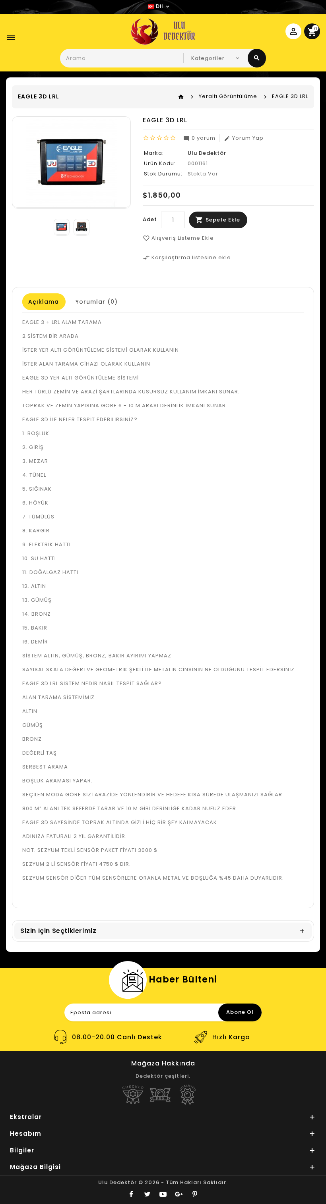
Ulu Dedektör (207, 153)
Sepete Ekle (223, 219)
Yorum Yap (244, 138)
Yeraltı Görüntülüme (228, 96)
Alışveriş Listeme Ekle (178, 238)
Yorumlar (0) (97, 302)
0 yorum (199, 138)
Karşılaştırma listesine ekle (187, 257)
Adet (150, 219)
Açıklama (43, 302)
